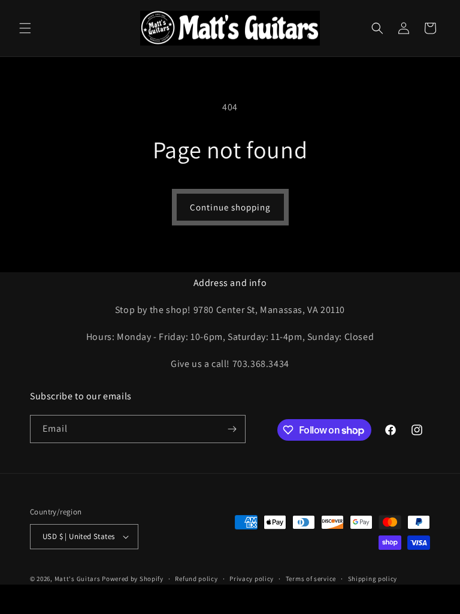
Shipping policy (373, 578)
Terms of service (311, 578)
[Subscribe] (232, 429)
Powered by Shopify (133, 578)
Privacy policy (251, 578)
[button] (25, 28)
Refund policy (196, 578)
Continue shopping (230, 207)
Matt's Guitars (78, 578)
